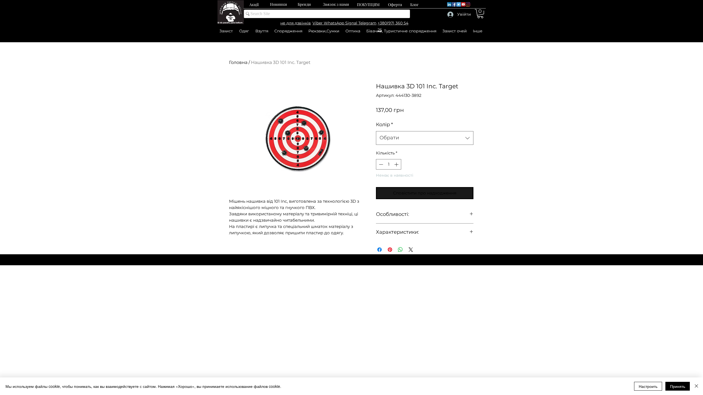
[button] (480, 13)
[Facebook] (454, 4)
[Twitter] (458, 4)
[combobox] (424, 138)
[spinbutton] (388, 164)
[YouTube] (463, 4)
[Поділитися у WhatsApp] (400, 249)
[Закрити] (696, 386)
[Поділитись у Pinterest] (390, 249)
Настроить (648, 386)
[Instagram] (468, 4)
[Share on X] (411, 249)
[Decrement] (380, 164)
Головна (238, 62)
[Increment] (397, 164)
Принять (677, 386)
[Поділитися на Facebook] (379, 249)
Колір (384, 125)
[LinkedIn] (449, 4)
